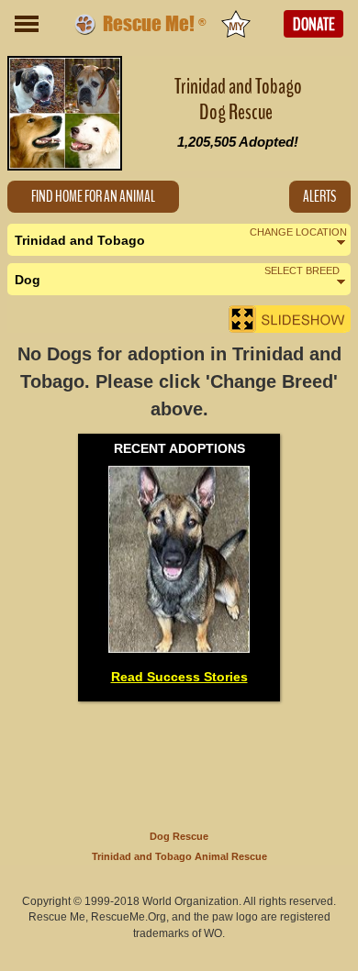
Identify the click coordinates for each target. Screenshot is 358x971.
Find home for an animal (93, 196)
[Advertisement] (179, 762)
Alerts (319, 196)
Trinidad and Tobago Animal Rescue (179, 856)
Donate (314, 25)
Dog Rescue (179, 836)
